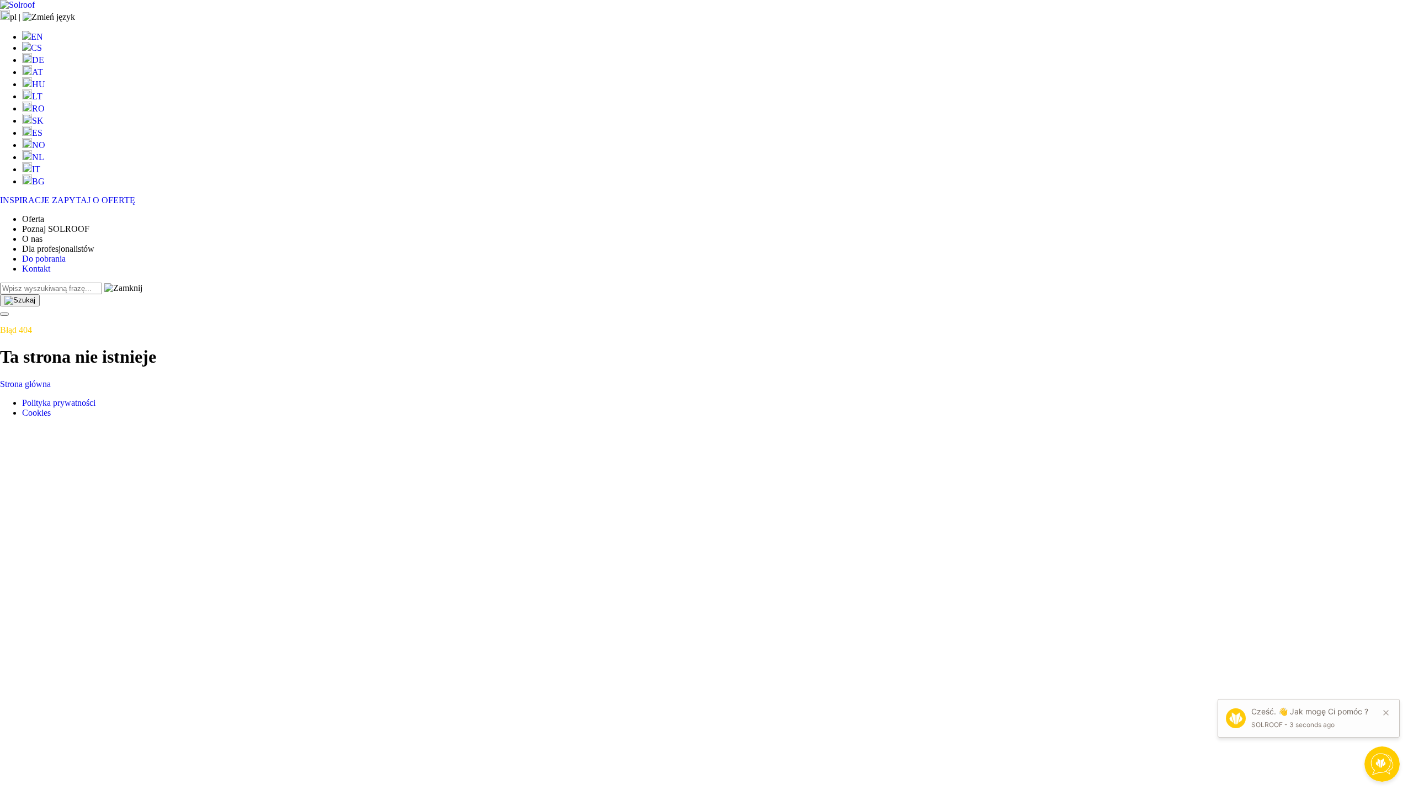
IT (36, 169)
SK (38, 120)
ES (37, 132)
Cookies (36, 412)
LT (37, 96)
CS (36, 47)
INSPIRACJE (25, 200)
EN (37, 36)
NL (38, 157)
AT (37, 72)
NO (38, 145)
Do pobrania (44, 258)
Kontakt (36, 268)
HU (38, 84)
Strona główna (25, 384)
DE (38, 60)
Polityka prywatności (58, 402)
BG (38, 181)
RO (38, 108)
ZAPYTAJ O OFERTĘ (93, 200)
